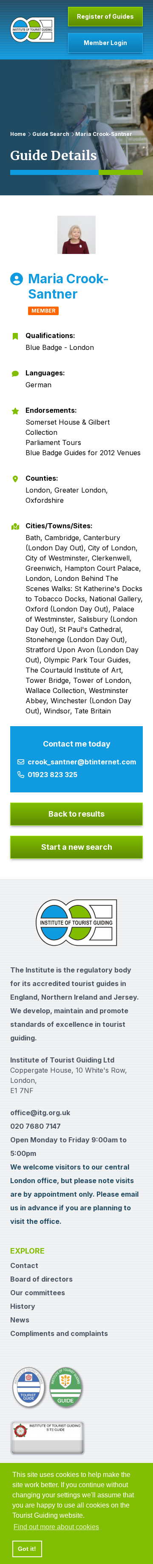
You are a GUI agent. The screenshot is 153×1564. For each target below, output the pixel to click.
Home (18, 134)
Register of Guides (105, 16)
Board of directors (41, 1279)
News (19, 1320)
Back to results (76, 813)
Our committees (37, 1292)
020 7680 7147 (35, 1126)
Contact (24, 1265)
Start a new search (76, 847)
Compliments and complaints (59, 1333)
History (22, 1306)
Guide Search (50, 134)
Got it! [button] (27, 1548)
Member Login (105, 42)
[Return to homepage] (32, 29)
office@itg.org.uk (40, 1112)
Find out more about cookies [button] (56, 1526)
